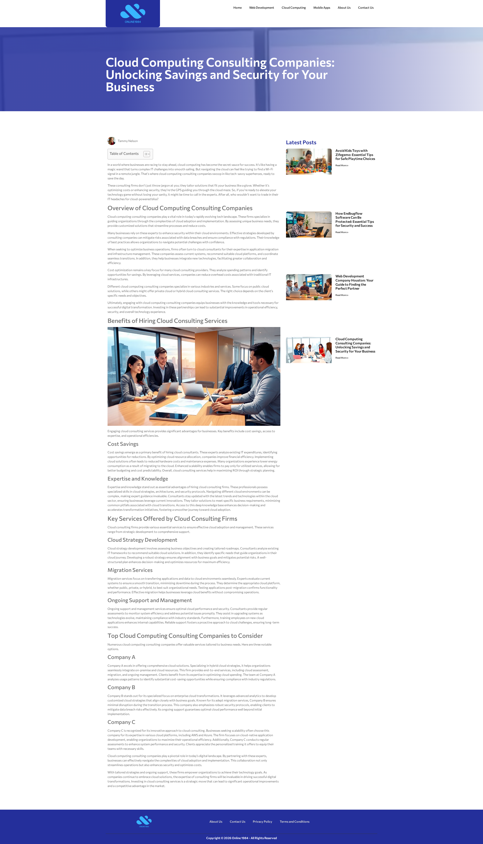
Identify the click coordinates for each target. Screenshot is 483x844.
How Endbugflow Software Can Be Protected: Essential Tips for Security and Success (354, 219)
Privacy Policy (262, 821)
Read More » (341, 165)
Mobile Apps (321, 7)
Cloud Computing (294, 7)
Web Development (261, 7)
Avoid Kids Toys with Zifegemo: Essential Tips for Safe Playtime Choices (355, 154)
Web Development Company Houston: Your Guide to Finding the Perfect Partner (354, 282)
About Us (344, 7)
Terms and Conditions (294, 821)
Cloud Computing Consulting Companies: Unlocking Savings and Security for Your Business (355, 345)
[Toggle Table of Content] (145, 154)
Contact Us (366, 7)
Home (237, 7)
